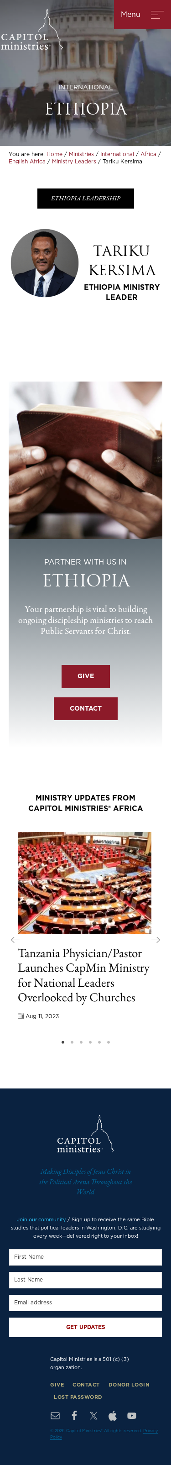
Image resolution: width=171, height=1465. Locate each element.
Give (57, 1384)
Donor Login (129, 1384)
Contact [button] (86, 709)
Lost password (78, 1397)
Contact (86, 1384)
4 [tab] (90, 1042)
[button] (15, 939)
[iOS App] (112, 1416)
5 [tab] (99, 1042)
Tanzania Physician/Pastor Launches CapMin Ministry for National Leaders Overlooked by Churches (84, 975)
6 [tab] (108, 1042)
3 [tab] (81, 1042)
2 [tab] (72, 1042)
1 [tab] (62, 1042)
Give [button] (86, 676)
